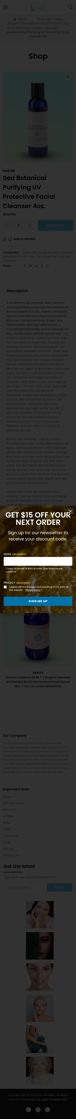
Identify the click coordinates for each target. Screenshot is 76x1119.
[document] (38, 559)
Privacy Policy (32, 590)
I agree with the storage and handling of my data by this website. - (39, 589)
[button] (70, 511)
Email (15, 554)
